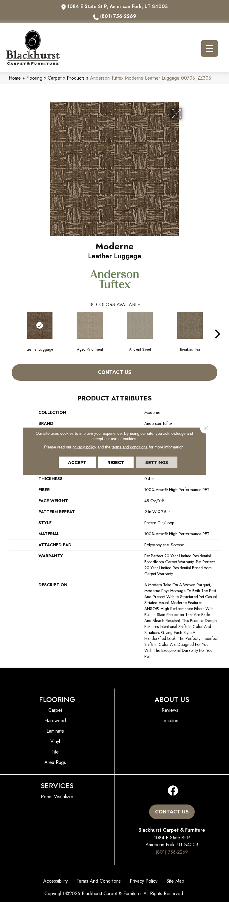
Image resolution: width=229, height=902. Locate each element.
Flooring (34, 78)
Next (217, 325)
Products (76, 78)
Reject (115, 462)
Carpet (54, 78)
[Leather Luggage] (40, 325)
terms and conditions (130, 447)
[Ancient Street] (140, 325)
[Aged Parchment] (90, 325)
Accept (77, 462)
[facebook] (173, 791)
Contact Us (114, 372)
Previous (11, 325)
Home (15, 78)
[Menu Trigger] (209, 48)
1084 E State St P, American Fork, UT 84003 (117, 6)
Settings (156, 462)
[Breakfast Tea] (190, 325)
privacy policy (84, 447)
